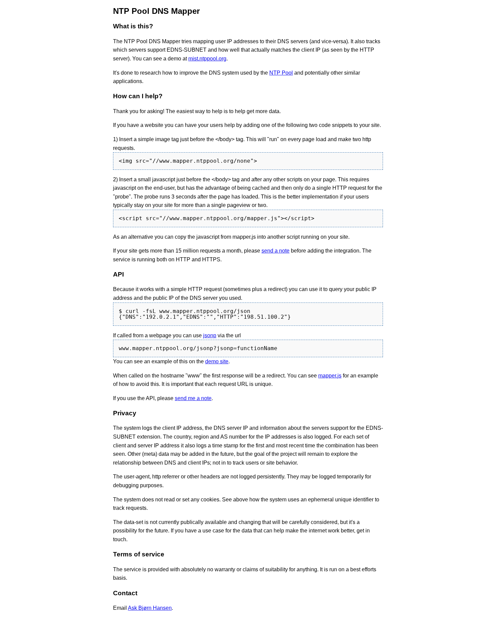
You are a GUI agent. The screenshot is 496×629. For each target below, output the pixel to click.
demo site (216, 361)
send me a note (193, 398)
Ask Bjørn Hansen (150, 608)
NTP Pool (281, 73)
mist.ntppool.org (207, 58)
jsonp (209, 335)
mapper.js (329, 375)
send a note (275, 251)
